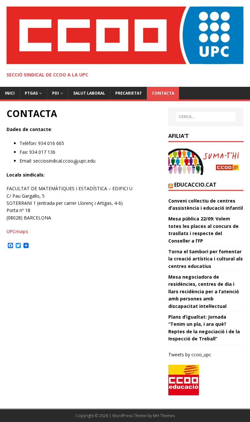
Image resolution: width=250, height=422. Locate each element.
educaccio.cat (195, 184)
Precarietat (128, 93)
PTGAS (31, 93)
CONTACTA (163, 93)
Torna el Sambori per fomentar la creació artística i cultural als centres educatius (205, 258)
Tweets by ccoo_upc (189, 354)
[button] (125, 35)
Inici (10, 93)
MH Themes (164, 415)
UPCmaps (17, 231)
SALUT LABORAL (89, 93)
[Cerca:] (206, 116)
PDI (55, 93)
